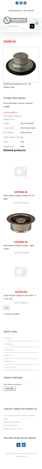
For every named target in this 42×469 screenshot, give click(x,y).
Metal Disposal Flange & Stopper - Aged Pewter (19, 245)
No (22, 137)
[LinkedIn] (24, 445)
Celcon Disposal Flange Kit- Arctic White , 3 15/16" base (20, 295)
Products (8, 338)
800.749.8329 (12, 425)
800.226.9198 (14, 422)
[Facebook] (18, 445)
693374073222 (26, 132)
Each (22, 142)
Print (6, 308)
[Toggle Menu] (36, 23)
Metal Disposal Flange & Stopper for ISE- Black (19, 195)
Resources (9, 344)
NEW (22, 146)
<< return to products (12, 314)
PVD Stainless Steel (28, 128)
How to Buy (9, 350)
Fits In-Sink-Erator (27, 123)
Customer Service (15, 429)
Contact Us (9, 361)
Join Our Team (10, 367)
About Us (8, 355)
